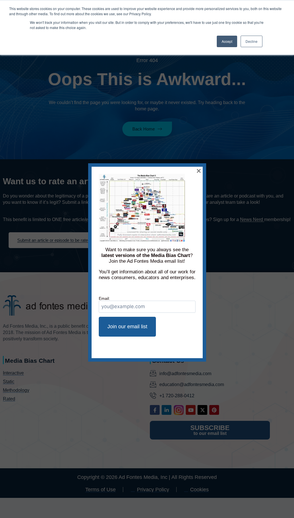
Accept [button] (227, 41)
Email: (104, 298)
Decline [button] (251, 41)
